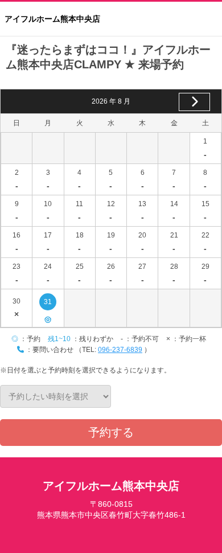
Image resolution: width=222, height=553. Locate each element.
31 (48, 304)
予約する (111, 432)
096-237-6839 (120, 350)
